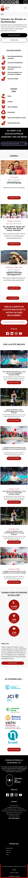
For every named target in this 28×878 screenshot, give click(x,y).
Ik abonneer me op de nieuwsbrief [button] (14, 322)
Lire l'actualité (14, 502)
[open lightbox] (14, 602)
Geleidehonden (9, 848)
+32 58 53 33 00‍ (14, 805)
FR (25, 2)
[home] (6, 8)
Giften (7, 854)
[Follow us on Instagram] (16, 333)
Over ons (8, 852)
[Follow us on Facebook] (7, 333)
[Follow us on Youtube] (20, 333)
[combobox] (14, 144)
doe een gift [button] (12, 663)
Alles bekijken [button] (13, 298)
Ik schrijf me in (14, 198)
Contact (14, 801)
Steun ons (8, 850)
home (2, 14)
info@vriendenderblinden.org (14, 807)
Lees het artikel (14, 382)
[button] (2, 2)
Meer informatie (14, 750)
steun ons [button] (14, 40)
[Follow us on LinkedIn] (11, 333)
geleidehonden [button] (14, 35)
